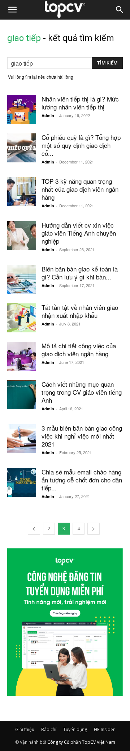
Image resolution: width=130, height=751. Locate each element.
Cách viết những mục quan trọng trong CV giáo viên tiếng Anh (82, 391)
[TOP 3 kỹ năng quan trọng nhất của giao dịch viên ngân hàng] (21, 191)
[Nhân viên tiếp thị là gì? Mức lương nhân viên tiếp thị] (21, 109)
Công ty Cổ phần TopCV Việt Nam (81, 742)
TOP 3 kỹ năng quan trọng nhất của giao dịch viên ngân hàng (80, 189)
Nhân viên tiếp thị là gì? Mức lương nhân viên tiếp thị (80, 102)
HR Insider (104, 729)
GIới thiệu (24, 729)
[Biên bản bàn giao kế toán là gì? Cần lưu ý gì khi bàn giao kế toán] (21, 279)
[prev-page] (34, 529)
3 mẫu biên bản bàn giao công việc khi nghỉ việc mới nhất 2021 (82, 435)
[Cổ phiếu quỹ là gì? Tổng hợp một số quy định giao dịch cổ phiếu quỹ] (21, 147)
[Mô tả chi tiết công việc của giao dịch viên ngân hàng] (21, 356)
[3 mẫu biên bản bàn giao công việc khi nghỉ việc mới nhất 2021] (21, 438)
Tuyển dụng (75, 729)
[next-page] (93, 529)
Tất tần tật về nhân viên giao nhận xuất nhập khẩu (80, 311)
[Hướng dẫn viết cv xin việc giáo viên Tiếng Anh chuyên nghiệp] (21, 235)
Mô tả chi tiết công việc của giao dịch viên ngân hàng (79, 349)
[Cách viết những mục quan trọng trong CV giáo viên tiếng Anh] (21, 394)
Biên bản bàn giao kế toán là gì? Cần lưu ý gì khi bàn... (80, 272)
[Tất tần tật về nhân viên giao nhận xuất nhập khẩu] (21, 317)
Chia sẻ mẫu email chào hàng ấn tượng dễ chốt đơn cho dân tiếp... (82, 479)
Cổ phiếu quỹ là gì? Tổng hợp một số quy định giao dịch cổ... (81, 145)
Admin (48, 115)
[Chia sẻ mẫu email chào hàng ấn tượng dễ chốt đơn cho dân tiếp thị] (21, 482)
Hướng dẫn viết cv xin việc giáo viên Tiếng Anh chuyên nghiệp (79, 232)
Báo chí (48, 729)
